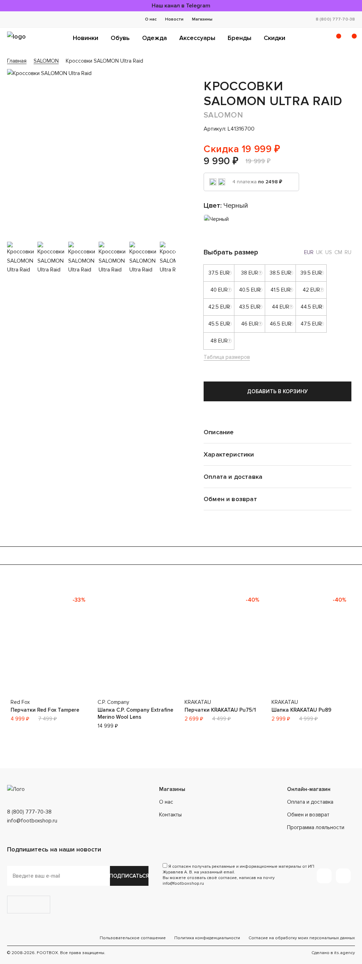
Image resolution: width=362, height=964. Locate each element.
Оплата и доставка (310, 802)
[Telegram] (324, 875)
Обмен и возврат (308, 814)
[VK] (343, 875)
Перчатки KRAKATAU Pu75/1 (220, 710)
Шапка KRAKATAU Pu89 (301, 710)
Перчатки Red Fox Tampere (45, 710)
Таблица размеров (227, 357)
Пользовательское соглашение (133, 938)
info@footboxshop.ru (32, 820)
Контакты (170, 814)
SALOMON (223, 115)
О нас (151, 19)
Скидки (274, 38)
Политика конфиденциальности (207, 938)
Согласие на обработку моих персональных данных (302, 938)
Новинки (85, 38)
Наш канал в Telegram (181, 5)
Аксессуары (197, 38)
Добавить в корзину (277, 391)
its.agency (344, 953)
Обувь (120, 38)
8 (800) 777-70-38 (335, 19)
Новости (174, 19)
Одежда (154, 38)
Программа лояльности (315, 827)
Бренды (239, 38)
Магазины (202, 19)
